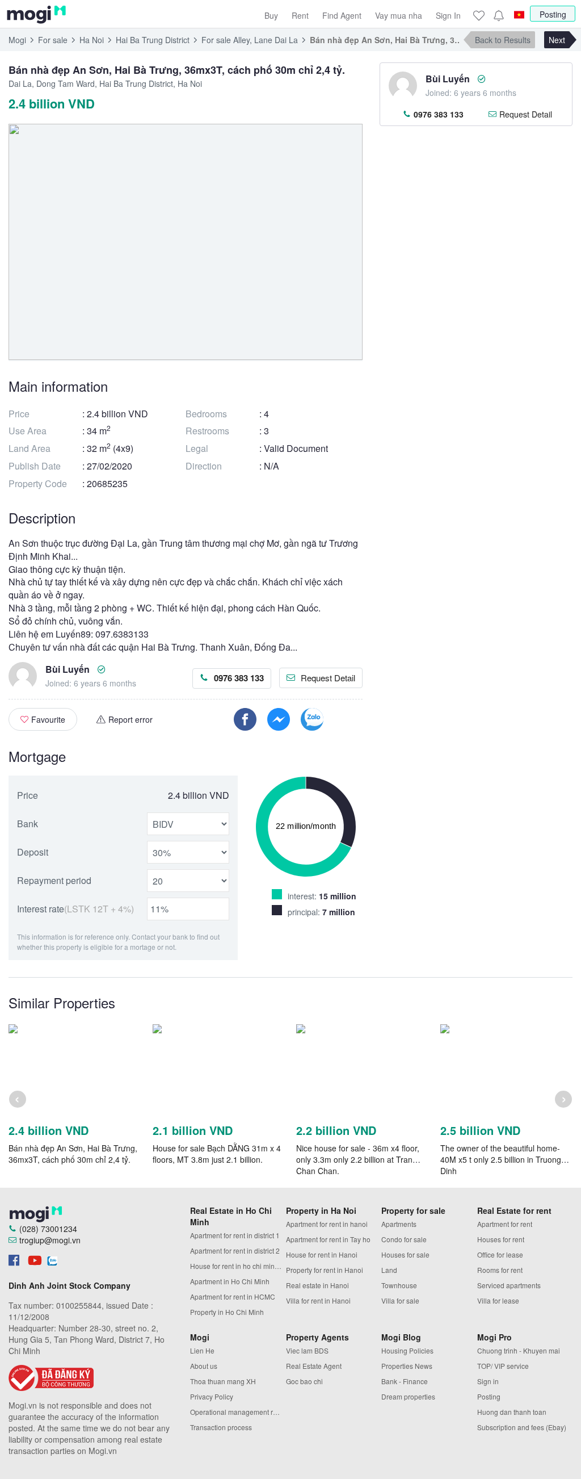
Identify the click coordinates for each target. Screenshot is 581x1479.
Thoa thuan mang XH (223, 1381)
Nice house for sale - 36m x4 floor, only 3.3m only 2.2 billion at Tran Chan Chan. (357, 1159)
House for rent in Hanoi (321, 1254)
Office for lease (500, 1254)
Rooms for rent (500, 1270)
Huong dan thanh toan (511, 1412)
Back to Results (503, 39)
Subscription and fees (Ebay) (521, 1427)
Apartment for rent (504, 1224)
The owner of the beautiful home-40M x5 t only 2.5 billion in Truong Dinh (500, 1159)
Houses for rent (500, 1239)
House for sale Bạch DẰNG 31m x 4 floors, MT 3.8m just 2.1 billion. (217, 1153)
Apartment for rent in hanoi (327, 1224)
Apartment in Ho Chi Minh (230, 1281)
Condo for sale (404, 1239)
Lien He (202, 1350)
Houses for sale (405, 1254)
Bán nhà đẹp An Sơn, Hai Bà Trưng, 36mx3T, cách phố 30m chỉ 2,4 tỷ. (73, 1153)
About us (203, 1366)
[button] (498, 15)
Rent (300, 15)
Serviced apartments (509, 1285)
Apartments (398, 1224)
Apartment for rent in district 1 (235, 1235)
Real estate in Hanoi (317, 1285)
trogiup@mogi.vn (50, 1240)
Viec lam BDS (307, 1350)
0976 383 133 (239, 678)
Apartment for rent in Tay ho (328, 1239)
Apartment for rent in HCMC (232, 1296)
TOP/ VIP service (503, 1366)
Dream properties (408, 1396)
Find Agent (341, 15)
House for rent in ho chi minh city (238, 1266)
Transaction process (221, 1427)
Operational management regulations (238, 1412)
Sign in (488, 1381)
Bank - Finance (404, 1381)
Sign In (448, 15)
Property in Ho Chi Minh (227, 1312)
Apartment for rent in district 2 (235, 1250)
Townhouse (399, 1285)
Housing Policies (407, 1350)
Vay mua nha (398, 15)
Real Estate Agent (314, 1366)
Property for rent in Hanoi (324, 1270)
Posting (553, 14)
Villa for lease (498, 1300)
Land (389, 1270)
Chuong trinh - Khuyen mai (518, 1350)
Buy (271, 15)
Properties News (406, 1366)
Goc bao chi (304, 1381)
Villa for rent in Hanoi (318, 1300)
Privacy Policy (211, 1396)
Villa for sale (400, 1300)
